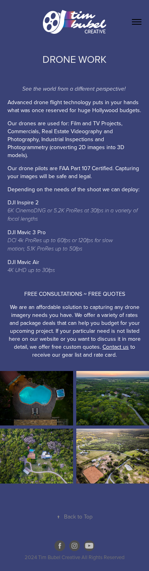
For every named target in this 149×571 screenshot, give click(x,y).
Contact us (116, 347)
